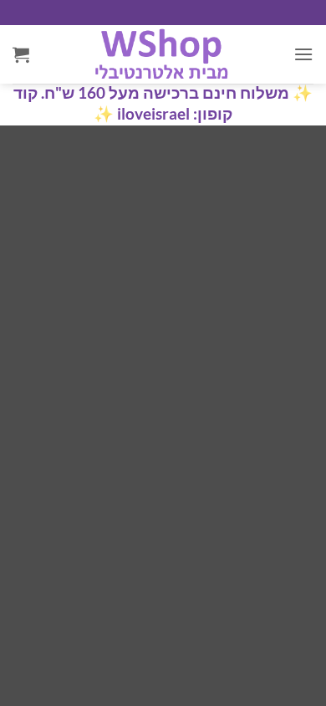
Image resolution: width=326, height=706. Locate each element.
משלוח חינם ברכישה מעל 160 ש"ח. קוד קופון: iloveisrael (151, 103)
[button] (303, 53)
